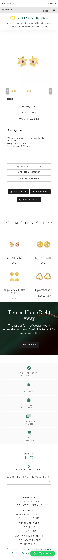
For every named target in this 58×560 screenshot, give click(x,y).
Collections (29, 501)
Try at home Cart (16, 23)
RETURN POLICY (30, 518)
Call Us (30, 527)
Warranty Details (30, 514)
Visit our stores (29, 178)
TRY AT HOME (42, 191)
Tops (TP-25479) (14, 258)
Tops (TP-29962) (43, 290)
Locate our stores (29, 469)
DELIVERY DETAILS (30, 505)
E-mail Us (29, 531)
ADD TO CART (20, 191)
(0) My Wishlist (34, 23)
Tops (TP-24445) (43, 258)
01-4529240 (9, 4)
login (53, 4)
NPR (41, 26)
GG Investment (30, 540)
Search (8, 9)
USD (45, 26)
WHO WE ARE (29, 544)
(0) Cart (47, 23)
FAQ (14, 553)
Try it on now (29, 345)
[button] (42, 553)
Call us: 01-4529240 (29, 172)
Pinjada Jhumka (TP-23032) (14, 292)
